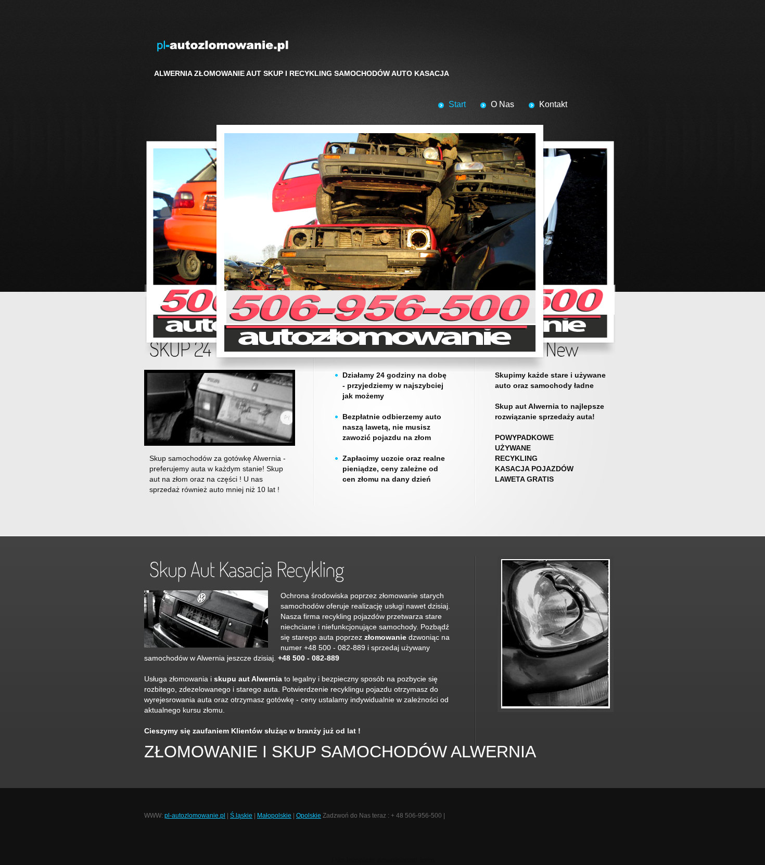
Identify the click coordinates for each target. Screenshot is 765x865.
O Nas (502, 104)
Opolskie (308, 815)
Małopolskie (274, 815)
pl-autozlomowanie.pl (194, 815)
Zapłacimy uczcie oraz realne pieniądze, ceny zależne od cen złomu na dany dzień (393, 468)
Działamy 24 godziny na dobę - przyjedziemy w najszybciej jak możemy (394, 385)
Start (457, 104)
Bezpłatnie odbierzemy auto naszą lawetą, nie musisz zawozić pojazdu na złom (391, 427)
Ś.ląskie (241, 815)
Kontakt (553, 104)
